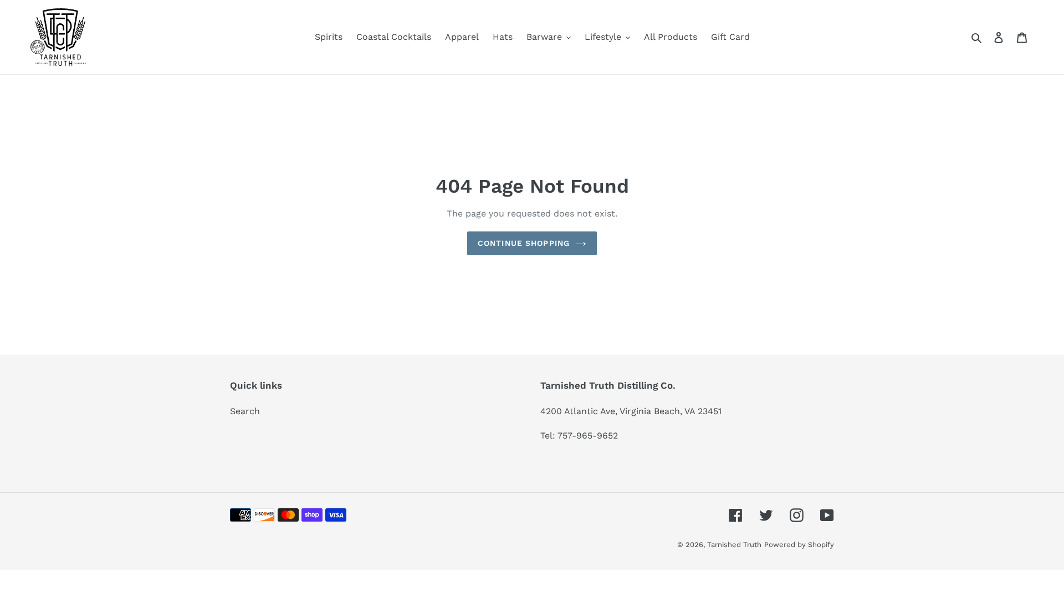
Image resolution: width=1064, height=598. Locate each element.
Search (245, 411)
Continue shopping (524, 243)
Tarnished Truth (734, 544)
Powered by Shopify (799, 544)
